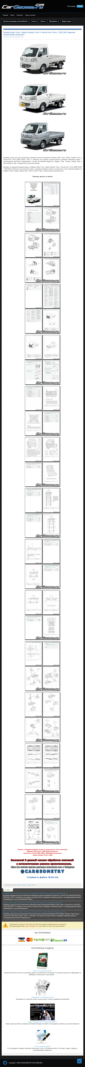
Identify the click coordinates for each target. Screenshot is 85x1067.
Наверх (79, 1061)
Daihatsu (24, 885)
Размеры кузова (16, 885)
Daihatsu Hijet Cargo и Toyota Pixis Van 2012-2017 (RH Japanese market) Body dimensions (32, 903)
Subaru (29, 885)
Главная (5, 15)
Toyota (33, 885)
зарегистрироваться (31, 926)
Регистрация (71, 6)
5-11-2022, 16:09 (7, 37)
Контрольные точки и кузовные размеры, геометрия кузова (5, 1063)
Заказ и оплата (30, 15)
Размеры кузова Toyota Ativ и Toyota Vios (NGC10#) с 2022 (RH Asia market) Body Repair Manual (35, 893)
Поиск (12, 15)
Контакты (20, 15)
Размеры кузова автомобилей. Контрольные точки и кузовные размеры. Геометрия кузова (23, 6)
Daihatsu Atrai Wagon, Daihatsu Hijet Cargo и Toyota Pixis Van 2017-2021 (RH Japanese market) (34, 912)
